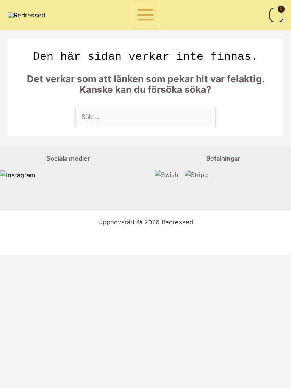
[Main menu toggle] (146, 15)
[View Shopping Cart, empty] (276, 15)
